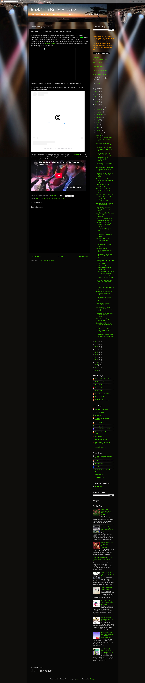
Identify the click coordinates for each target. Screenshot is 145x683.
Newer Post (36, 256)
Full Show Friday (49, 43)
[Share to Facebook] (71, 196)
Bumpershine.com (101, 439)
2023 (96, 99)
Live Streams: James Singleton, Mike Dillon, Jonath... (103, 159)
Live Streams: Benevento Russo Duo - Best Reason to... (105, 287)
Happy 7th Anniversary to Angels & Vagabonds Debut (104, 293)
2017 (96, 349)
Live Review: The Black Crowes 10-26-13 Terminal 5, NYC (107, 650)
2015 (96, 354)
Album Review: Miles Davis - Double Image (105, 164)
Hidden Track (99, 436)
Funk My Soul (99, 412)
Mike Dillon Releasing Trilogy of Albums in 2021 (104, 144)
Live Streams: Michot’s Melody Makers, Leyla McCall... (103, 208)
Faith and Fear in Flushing (104, 461)
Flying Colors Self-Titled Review (106, 588)
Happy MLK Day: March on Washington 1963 (104, 199)
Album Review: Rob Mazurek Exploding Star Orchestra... (104, 250)
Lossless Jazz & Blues (102, 429)
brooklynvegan (100, 426)
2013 (96, 360)
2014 (96, 357)
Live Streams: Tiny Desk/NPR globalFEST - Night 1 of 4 (104, 267)
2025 (96, 94)
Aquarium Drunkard (101, 409)
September (100, 114)
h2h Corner (98, 467)
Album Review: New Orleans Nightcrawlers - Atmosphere (105, 261)
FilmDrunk (98, 486)
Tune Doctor (99, 388)
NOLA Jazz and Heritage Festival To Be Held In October (103, 224)
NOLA (51, 198)
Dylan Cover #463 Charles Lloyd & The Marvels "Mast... (104, 174)
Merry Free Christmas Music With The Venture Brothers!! (106, 512)
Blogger (92, 679)
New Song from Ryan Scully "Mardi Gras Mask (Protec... (104, 314)
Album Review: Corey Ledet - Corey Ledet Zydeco (104, 195)
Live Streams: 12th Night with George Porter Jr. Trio (103, 299)
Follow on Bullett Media (100, 70)
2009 (96, 370)
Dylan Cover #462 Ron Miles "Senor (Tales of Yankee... (105, 272)
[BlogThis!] (68, 196)
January (99, 135)
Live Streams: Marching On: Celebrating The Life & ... (105, 203)
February (99, 133)
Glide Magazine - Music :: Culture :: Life (103, 443)
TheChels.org (99, 477)
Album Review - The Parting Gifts (107, 545)
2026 (96, 91)
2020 (96, 341)
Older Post (83, 256)
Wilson (99, 83)
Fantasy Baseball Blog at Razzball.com (103, 457)
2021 (96, 104)
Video (62, 198)
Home (60, 256)
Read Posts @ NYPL (99, 74)
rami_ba (78, 679)
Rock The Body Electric (53, 9)
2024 (96, 97)
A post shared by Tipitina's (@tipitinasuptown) (58, 148)
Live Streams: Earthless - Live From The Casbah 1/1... (104, 256)
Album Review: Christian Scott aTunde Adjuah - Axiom (103, 190)
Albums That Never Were (103, 379)
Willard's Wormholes (102, 385)
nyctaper (98, 415)
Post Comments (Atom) (47, 260)
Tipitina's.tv (76, 155)
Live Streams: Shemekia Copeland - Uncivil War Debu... (104, 234)
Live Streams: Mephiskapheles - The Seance (103, 244)
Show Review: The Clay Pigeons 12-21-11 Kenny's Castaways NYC (107, 635)
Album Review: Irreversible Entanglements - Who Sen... (104, 169)
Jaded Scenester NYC (102, 394)
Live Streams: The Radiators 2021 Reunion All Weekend (105, 214)
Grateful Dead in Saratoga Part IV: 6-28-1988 (107, 619)
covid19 (42, 198)
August (98, 117)
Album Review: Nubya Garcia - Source (103, 319)
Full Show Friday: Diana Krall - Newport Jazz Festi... (103, 330)
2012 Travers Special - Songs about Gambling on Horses (107, 528)
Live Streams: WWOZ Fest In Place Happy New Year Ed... (104, 336)
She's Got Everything (102, 400)
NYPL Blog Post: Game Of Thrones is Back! (107, 574)
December (99, 107)
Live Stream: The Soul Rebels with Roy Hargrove (105, 154)
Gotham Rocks (100, 382)
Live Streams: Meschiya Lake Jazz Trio (103, 304)
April (98, 127)
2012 (96, 362)
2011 (96, 365)
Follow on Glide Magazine (101, 63)
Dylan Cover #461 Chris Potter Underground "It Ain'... (104, 324)
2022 (96, 102)
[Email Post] (60, 195)
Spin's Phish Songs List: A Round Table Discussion (107, 602)
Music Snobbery (100, 447)
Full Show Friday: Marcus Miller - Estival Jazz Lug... (104, 219)
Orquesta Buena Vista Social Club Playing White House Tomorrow (102, 559)
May (98, 125)
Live (47, 198)
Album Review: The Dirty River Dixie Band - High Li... (104, 149)
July (97, 120)
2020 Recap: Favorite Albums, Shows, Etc (103, 185)
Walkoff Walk (99, 474)
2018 (96, 347)
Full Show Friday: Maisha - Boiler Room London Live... (104, 139)
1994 (37, 198)
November (99, 109)
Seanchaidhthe (100, 397)
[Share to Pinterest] (73, 196)
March (98, 130)
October (99, 112)
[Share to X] (70, 196)
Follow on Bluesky (98, 66)
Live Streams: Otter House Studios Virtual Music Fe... (105, 276)
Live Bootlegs (99, 423)
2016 (96, 352)
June (98, 122)
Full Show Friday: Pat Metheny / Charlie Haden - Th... (104, 180)
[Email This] (66, 196)
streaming (57, 198)
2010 (96, 367)
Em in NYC (98, 391)
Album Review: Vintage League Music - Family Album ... (104, 309)
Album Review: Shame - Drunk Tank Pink (103, 239)
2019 (96, 344)
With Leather (99, 464)
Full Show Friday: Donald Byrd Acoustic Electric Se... (104, 281)
